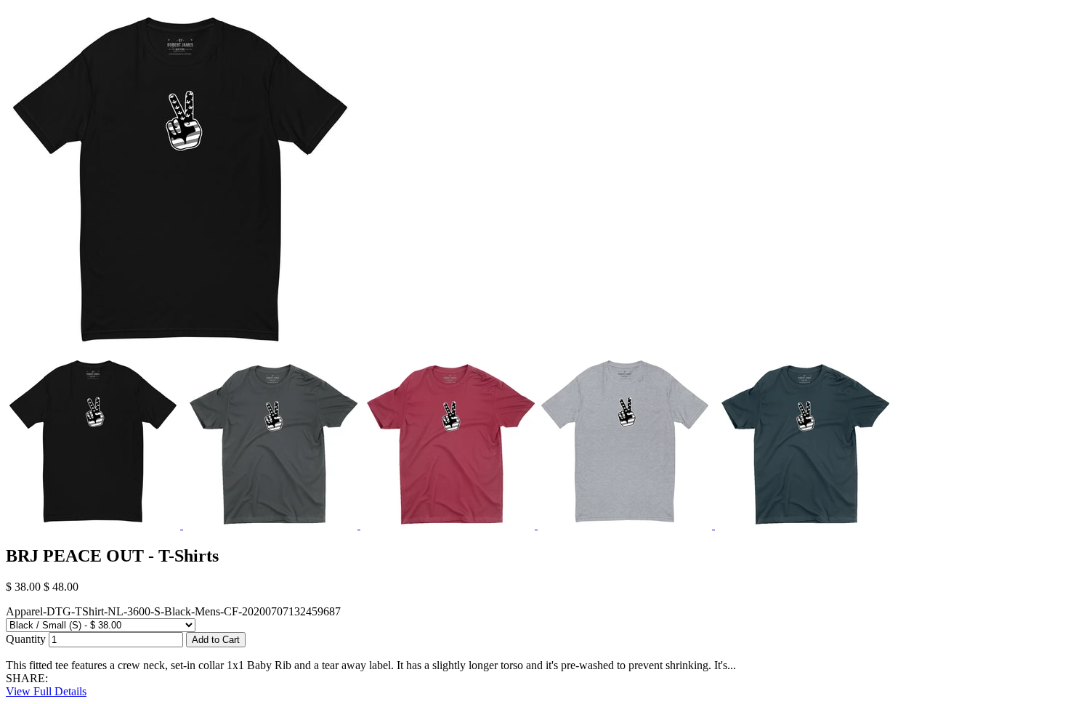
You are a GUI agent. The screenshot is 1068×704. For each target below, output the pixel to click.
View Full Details (46, 691)
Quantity (26, 639)
